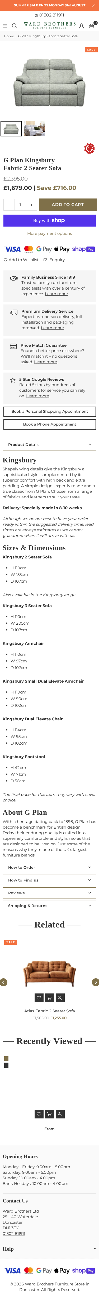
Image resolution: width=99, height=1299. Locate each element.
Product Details (24, 444)
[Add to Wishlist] (39, 997)
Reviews (16, 893)
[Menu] (5, 25)
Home (9, 36)
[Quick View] (60, 997)
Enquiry (56, 259)
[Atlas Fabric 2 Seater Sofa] (49, 971)
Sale (91, 50)
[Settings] (81, 25)
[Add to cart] (49, 997)
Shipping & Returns (27, 905)
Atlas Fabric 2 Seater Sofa (49, 1010)
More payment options (49, 233)
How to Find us (23, 880)
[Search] (14, 25)
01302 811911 (51, 15)
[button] (91, 25)
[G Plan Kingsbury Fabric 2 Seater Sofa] (11, 129)
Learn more (56, 293)
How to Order (21, 867)
